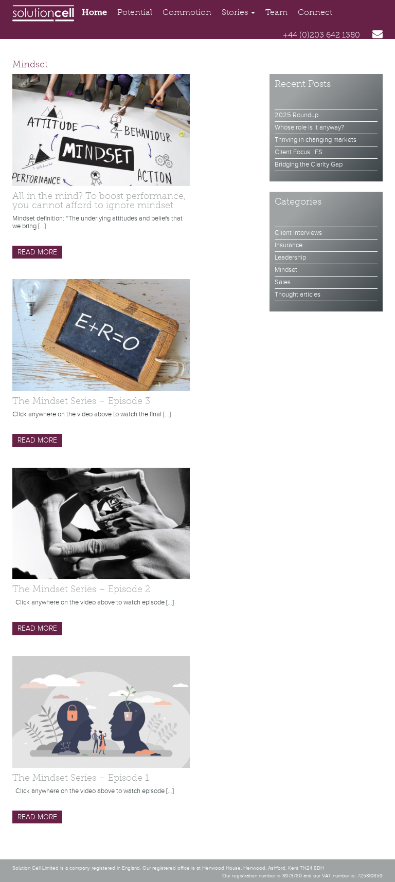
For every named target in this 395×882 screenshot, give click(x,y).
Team (276, 12)
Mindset (286, 270)
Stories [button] (236, 12)
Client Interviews (298, 233)
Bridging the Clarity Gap (309, 164)
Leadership (290, 257)
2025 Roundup (296, 115)
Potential (134, 12)
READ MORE (37, 252)
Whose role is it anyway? (309, 127)
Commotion (187, 12)
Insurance (288, 245)
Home (94, 12)
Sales (283, 282)
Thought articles (297, 294)
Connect (315, 12)
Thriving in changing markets (315, 140)
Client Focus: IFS (298, 152)
